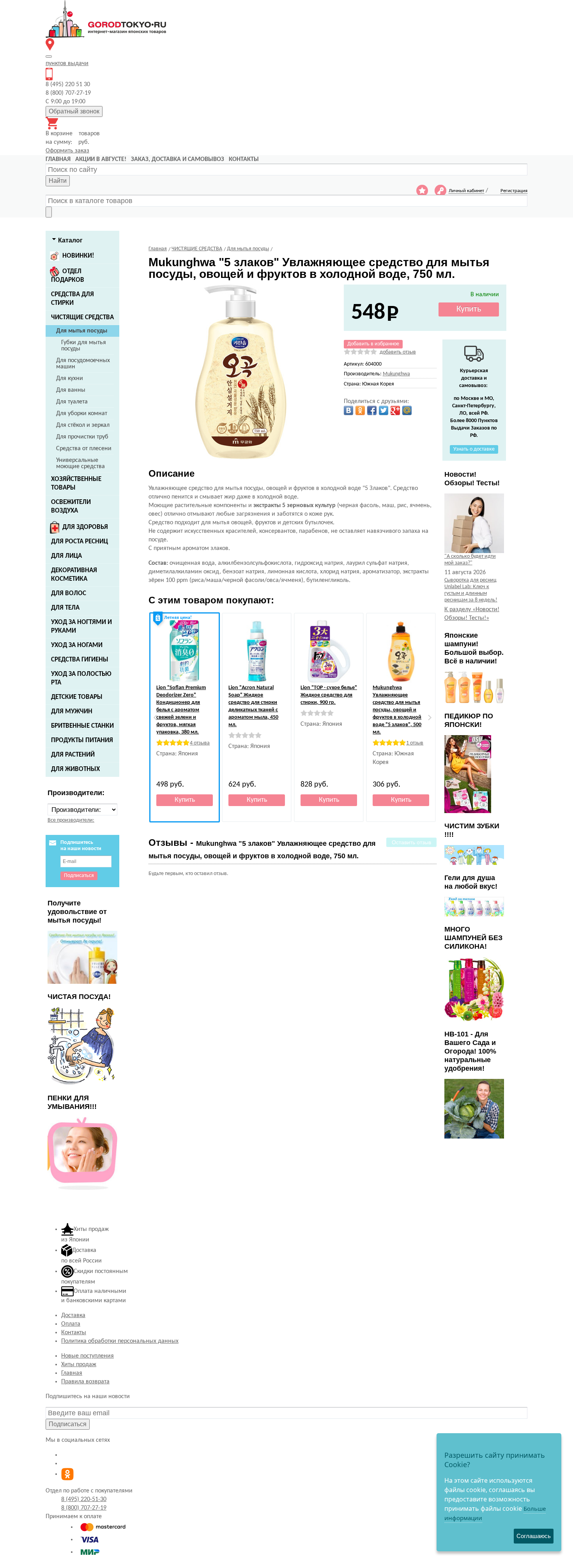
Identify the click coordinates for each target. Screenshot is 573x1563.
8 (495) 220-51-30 (83, 1499)
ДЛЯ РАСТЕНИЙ (73, 754)
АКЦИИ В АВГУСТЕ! (100, 159)
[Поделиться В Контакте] (348, 410)
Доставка (73, 1315)
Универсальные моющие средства (80, 463)
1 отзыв (414, 743)
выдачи (67, 63)
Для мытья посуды (81, 331)
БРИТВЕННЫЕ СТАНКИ (82, 726)
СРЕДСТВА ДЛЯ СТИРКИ (72, 298)
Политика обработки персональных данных (120, 1341)
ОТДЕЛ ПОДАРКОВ (67, 275)
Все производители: (71, 820)
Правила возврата (85, 1382)
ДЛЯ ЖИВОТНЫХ (75, 769)
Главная (71, 1373)
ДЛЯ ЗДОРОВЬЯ (85, 527)
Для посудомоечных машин (83, 363)
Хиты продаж (78, 1364)
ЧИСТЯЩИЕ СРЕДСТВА (82, 317)
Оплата (70, 1324)
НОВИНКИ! (78, 256)
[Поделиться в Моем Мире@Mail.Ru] (407, 410)
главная (58, 159)
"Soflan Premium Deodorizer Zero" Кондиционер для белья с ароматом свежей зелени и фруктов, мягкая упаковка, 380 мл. (181, 710)
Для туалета (72, 402)
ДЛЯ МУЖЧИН (71, 711)
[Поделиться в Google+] (395, 410)
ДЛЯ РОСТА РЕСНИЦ (79, 541)
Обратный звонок (74, 111)
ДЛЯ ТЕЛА (65, 608)
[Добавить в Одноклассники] (360, 410)
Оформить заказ (67, 151)
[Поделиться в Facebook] (372, 410)
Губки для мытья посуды (83, 345)
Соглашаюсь (533, 1536)
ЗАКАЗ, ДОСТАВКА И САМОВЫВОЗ (177, 159)
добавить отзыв (398, 352)
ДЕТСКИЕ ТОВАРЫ (77, 697)
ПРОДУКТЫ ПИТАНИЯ (82, 740)
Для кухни (69, 378)
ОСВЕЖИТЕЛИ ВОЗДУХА (71, 506)
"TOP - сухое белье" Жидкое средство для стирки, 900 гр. (329, 695)
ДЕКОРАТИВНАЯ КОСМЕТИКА (74, 574)
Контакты (73, 1333)
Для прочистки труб (82, 437)
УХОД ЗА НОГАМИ (77, 645)
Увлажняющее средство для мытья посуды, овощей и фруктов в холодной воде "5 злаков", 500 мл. (397, 710)
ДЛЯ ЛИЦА (66, 556)
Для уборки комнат (81, 413)
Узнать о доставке (474, 449)
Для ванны (70, 390)
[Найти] (49, 212)
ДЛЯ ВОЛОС (68, 593)
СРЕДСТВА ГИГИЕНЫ (79, 659)
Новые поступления (87, 1356)
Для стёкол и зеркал (83, 425)
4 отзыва (200, 743)
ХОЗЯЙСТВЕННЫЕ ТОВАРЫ (76, 483)
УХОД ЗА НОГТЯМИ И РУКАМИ (81, 626)
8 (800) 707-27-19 (83, 1508)
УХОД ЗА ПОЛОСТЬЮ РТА (81, 678)
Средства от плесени (83, 449)
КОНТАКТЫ (244, 159)
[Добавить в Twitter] (383, 410)
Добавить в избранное (373, 344)
